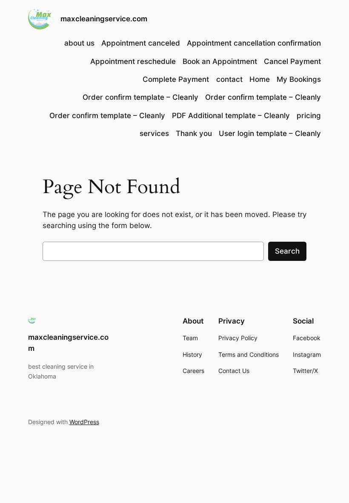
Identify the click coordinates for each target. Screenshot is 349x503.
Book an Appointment (220, 61)
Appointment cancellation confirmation (254, 43)
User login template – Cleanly (270, 133)
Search (287, 251)
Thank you (194, 133)
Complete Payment (176, 79)
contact (229, 79)
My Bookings (299, 79)
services (154, 133)
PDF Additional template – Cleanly (231, 115)
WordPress (84, 421)
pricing (309, 115)
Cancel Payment (292, 61)
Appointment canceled (140, 43)
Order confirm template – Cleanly (140, 97)
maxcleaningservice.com (103, 18)
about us (79, 43)
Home (259, 79)
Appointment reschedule (133, 61)
